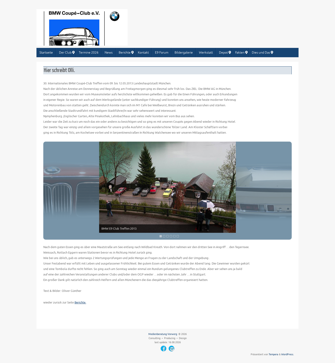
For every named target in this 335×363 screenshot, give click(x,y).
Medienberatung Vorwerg (162, 334)
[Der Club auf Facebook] (163, 348)
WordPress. (287, 354)
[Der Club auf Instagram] (171, 348)
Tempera (273, 354)
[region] (167, 191)
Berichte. (80, 302)
